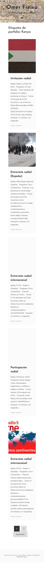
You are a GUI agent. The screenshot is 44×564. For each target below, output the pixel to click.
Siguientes (20, 534)
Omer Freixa (22, 7)
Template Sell (21, 557)
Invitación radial (21, 78)
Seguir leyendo (16, 125)
